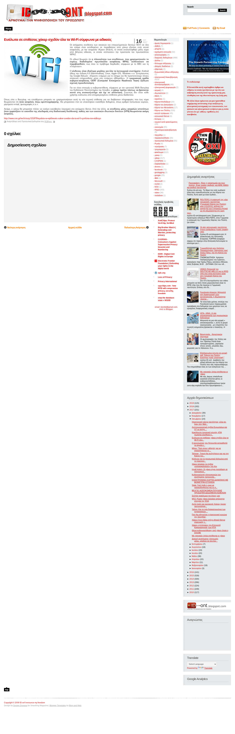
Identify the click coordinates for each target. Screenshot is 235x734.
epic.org (161, 273)
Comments (204, 28)
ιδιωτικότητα (160, 93)
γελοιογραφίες (161, 55)
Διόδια (157, 60)
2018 (191, 406)
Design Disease (20, 705)
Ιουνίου (195, 553)
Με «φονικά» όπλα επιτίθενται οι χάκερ (208, 536)
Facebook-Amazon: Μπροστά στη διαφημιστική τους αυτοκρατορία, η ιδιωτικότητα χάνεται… (213, 295)
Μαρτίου (195, 562)
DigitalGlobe (160, 164)
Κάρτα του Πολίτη (162, 110)
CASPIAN (159, 161)
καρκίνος (158, 99)
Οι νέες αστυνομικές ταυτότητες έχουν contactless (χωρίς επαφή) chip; (214, 229)
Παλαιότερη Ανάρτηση (134, 227)
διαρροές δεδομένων (163, 58)
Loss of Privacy (165, 277)
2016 (191, 572)
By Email (221, 28)
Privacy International (167, 281)
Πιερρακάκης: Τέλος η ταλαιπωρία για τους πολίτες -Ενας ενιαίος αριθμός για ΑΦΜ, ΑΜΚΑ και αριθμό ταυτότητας (207, 185)
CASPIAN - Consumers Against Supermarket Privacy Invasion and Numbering (167, 244)
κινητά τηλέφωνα (162, 113)
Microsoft (158, 181)
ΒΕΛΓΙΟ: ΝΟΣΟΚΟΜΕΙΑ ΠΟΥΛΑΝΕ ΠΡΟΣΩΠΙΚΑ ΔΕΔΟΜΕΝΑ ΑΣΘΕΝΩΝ (209, 491)
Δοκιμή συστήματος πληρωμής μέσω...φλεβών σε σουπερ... (205, 540)
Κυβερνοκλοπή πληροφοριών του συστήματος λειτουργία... (206, 476)
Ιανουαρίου (196, 568)
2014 (191, 579)
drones (158, 167)
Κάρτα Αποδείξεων (162, 102)
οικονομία (159, 127)
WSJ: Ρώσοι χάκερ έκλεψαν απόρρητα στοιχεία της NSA (208, 500)
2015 (191, 575)
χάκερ (157, 158)
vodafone (159, 195)
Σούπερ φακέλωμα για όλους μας (206, 496)
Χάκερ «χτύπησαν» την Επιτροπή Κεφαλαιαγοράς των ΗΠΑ (206, 526)
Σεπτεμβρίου (197, 544)
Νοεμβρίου (196, 416)
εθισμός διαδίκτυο (162, 66)
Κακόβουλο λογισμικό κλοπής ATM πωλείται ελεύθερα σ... (207, 433)
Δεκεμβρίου (197, 413)
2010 (191, 592)
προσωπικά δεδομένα (164, 141)
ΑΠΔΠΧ (158, 49)
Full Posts (192, 28)
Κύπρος (158, 119)
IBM (156, 178)
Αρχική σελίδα (75, 227)
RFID (157, 190)
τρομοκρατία (160, 149)
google (158, 175)
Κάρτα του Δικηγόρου (164, 105)
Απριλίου (196, 559)
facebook (159, 169)
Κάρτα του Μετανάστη (164, 107)
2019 (191, 403)
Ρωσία (157, 144)
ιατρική (158, 90)
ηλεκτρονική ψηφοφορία (165, 87)
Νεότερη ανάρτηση (16, 227)
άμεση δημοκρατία (162, 43)
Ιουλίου (195, 550)
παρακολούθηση (162, 138)
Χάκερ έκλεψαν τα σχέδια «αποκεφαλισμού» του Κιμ (204, 465)
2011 (191, 589)
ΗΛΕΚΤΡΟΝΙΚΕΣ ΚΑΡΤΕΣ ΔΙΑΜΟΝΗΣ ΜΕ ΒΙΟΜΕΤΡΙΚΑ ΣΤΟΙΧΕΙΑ (210, 481)
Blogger (169, 309)
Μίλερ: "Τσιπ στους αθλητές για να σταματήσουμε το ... (206, 449)
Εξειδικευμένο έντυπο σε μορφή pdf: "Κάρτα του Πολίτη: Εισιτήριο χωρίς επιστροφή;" (213, 355)
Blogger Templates (58, 705)
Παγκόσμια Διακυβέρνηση (166, 130)
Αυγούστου (196, 547)
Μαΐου (194, 556)
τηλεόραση (159, 146)
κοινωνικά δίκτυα (162, 116)
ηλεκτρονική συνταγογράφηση (162, 83)
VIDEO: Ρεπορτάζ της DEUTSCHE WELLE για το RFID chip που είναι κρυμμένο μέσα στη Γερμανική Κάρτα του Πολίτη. (214, 273)
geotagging (159, 172)
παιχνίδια (159, 135)
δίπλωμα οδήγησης (163, 63)
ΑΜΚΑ (157, 46)
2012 (191, 586)
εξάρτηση (159, 69)
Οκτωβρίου (196, 419)
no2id (157, 184)
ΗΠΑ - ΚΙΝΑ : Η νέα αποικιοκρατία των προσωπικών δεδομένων (214, 315)
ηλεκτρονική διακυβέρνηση (166, 77)
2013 (191, 582)
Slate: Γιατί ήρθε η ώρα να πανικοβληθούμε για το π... (204, 486)
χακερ (157, 155)
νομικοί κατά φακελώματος (166, 122)
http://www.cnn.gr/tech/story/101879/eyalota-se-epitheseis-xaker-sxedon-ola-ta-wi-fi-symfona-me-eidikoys (52, 118)
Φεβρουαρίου (198, 565)
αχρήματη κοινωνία (163, 52)
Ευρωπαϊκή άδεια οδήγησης (167, 72)
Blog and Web (75, 705)
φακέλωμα (159, 152)
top (6, 689)
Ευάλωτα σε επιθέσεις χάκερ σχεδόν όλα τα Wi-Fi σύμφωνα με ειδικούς (57, 40)
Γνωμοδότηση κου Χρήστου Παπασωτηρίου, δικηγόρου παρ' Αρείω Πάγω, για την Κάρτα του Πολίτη (214, 251)
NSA (157, 187)
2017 (191, 410)
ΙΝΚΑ (157, 96)
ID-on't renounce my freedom (32, 703)
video (157, 192)
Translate (208, 668)
